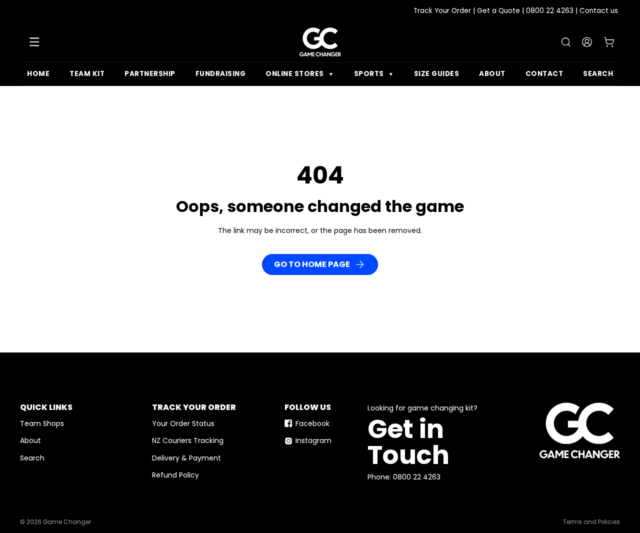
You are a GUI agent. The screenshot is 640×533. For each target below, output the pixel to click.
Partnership (150, 73)
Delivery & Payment (186, 458)
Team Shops (42, 423)
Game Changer (67, 522)
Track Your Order (442, 11)
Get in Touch (409, 442)
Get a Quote (498, 11)
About (492, 73)
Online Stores (300, 73)
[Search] (566, 42)
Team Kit (87, 73)
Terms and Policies (591, 522)
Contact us (599, 11)
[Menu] (34, 42)
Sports (374, 73)
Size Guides (437, 73)
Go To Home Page (312, 264)
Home (38, 73)
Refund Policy (175, 475)
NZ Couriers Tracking (188, 441)
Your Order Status (183, 423)
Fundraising (221, 73)
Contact (545, 73)
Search (598, 73)
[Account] (587, 42)
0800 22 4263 (550, 11)
